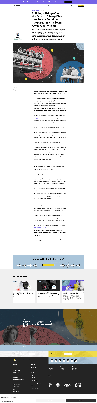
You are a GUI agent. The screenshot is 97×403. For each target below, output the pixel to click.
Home (32, 10)
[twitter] (18, 90)
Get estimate (81, 5)
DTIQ (41, 227)
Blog (34, 10)
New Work (37, 10)
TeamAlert (36, 118)
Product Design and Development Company (18, 39)
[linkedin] (16, 90)
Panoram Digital (37, 227)
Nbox (45, 227)
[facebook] (14, 90)
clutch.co (42, 152)
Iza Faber (18, 37)
